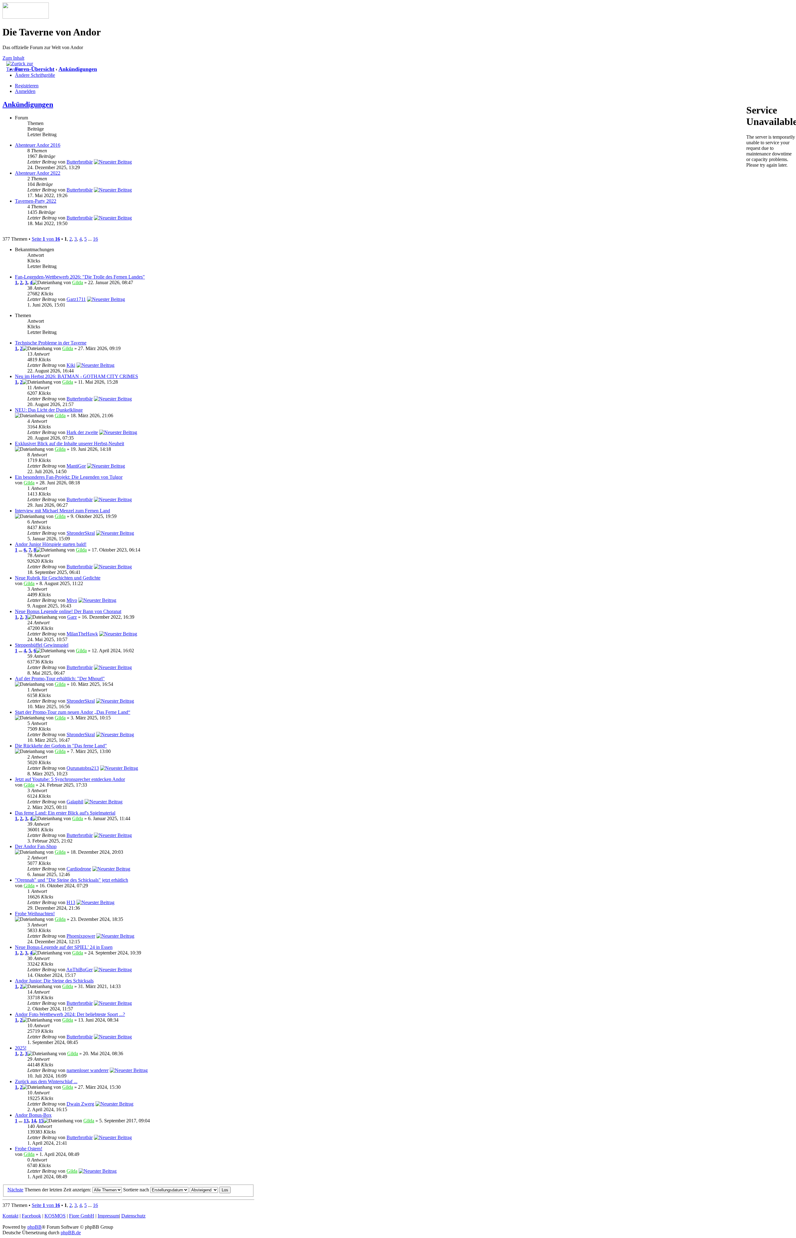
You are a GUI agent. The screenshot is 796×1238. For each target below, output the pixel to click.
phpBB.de (71, 1232)
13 (26, 1120)
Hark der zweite (82, 432)
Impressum (108, 1215)
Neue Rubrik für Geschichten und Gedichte (57, 577)
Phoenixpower (81, 936)
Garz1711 (76, 299)
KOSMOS (55, 1215)
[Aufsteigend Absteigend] (210, 1189)
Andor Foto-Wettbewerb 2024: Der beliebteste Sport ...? (70, 1014)
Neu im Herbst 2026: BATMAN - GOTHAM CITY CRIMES (76, 376)
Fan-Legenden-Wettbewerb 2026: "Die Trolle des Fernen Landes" (80, 276)
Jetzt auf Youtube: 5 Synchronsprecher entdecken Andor (70, 779)
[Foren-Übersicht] (25, 17)
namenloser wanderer (88, 1070)
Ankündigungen (77, 69)
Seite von (46, 239)
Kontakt (10, 1215)
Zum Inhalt (13, 58)
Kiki (71, 365)
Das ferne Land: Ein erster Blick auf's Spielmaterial (65, 812)
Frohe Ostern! (28, 1148)
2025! (20, 1048)
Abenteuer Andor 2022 (37, 173)
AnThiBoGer (79, 969)
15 (41, 1120)
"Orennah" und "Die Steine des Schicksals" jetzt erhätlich (71, 880)
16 (95, 239)
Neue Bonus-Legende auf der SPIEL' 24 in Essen (64, 947)
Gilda (77, 282)
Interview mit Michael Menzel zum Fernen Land (62, 510)
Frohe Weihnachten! (35, 913)
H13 (71, 902)
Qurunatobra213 (83, 768)
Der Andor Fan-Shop (36, 846)
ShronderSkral (81, 533)
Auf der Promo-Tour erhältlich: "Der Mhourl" (60, 678)
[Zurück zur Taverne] (21, 69)
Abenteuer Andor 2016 (37, 145)
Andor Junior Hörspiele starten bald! (50, 544)
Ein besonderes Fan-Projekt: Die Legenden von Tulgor (69, 477)
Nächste (15, 1189)
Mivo (72, 600)
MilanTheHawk (82, 633)
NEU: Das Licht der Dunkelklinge (49, 410)
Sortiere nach (136, 1189)
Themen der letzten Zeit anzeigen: (58, 1189)
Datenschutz (133, 1215)
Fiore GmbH (81, 1215)
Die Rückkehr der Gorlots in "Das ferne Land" (61, 745)
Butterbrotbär (80, 161)
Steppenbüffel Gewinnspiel (41, 645)
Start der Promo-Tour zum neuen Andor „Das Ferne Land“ (72, 712)
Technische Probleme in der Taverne (50, 342)
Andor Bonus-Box (33, 1115)
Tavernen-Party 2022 (35, 201)
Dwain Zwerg (80, 1103)
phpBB (34, 1227)
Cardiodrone (79, 868)
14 (33, 1120)
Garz (72, 617)
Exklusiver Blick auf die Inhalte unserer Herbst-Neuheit (69, 443)
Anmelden (25, 91)
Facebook (31, 1215)
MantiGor (76, 466)
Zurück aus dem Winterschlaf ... (46, 1081)
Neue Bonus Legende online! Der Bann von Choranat (68, 611)
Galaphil (75, 801)
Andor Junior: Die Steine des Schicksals (54, 980)
